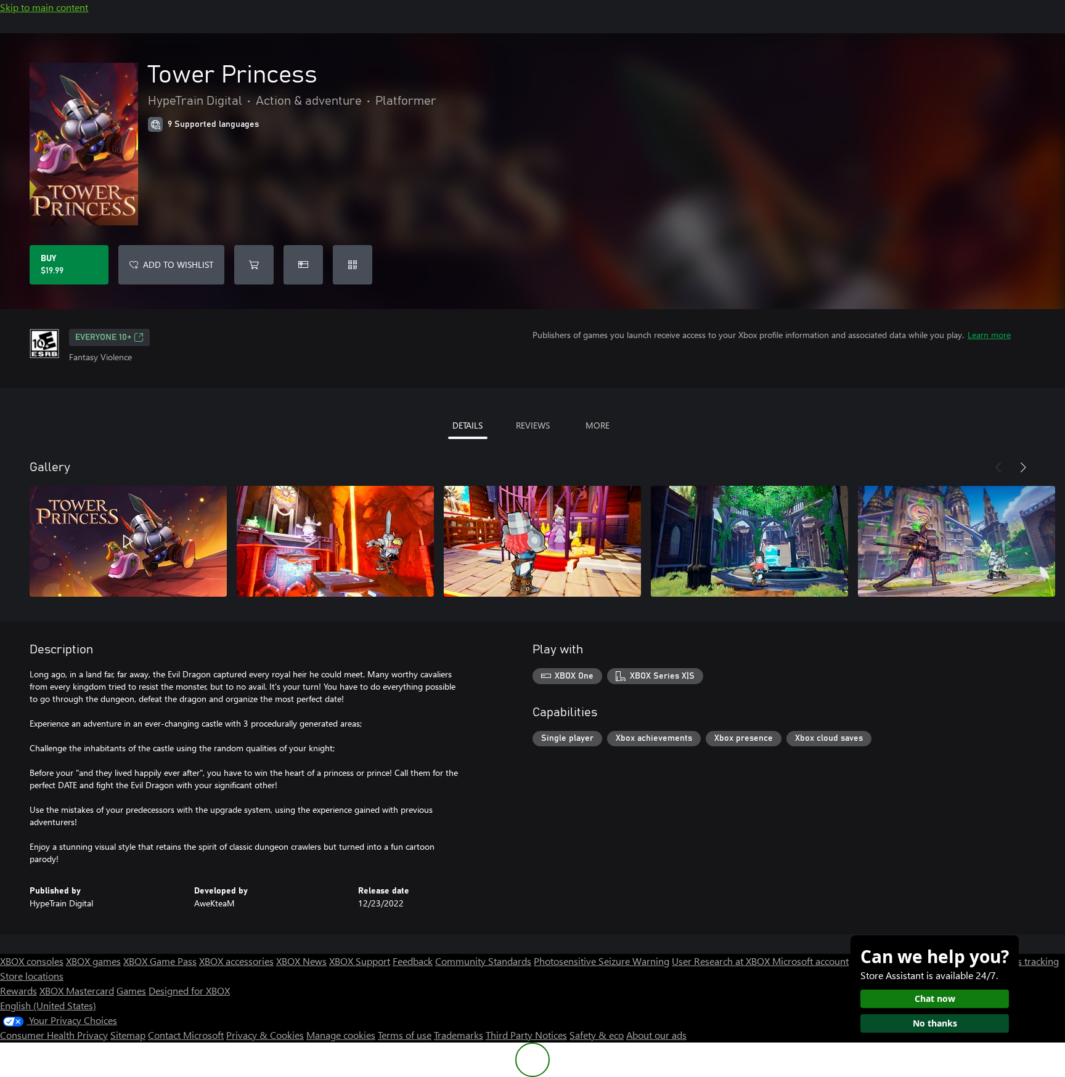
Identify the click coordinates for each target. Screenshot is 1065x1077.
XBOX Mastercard (76, 990)
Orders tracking (1025, 960)
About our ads (656, 1034)
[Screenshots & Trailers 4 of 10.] (749, 541)
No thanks (935, 1023)
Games (131, 990)
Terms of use (404, 1034)
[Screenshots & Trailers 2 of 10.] (335, 541)
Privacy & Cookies (265, 1034)
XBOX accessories (236, 960)
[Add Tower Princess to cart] (254, 264)
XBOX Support (359, 960)
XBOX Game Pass (160, 960)
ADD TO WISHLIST (178, 264)
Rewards (18, 990)
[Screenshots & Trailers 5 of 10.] (956, 541)
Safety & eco (596, 1034)
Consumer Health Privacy (54, 1034)
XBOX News (301, 960)
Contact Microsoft (186, 1034)
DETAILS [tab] (467, 425)
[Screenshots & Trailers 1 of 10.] (128, 541)
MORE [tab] (598, 425)
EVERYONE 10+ (103, 337)
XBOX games (93, 960)
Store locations (31, 975)
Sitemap (127, 1034)
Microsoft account (810, 960)
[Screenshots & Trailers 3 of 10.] (542, 541)
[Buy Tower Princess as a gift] (303, 264)
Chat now (935, 998)
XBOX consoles (31, 960)
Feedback (413, 960)
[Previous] (998, 467)
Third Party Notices (526, 1034)
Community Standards (483, 960)
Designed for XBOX (189, 990)
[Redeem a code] (352, 264)
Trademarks (458, 1034)
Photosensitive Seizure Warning (601, 960)
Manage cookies (340, 1034)
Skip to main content (44, 7)
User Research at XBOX (722, 960)
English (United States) (48, 1005)
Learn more (989, 335)
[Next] (1023, 467)
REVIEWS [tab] (533, 425)
